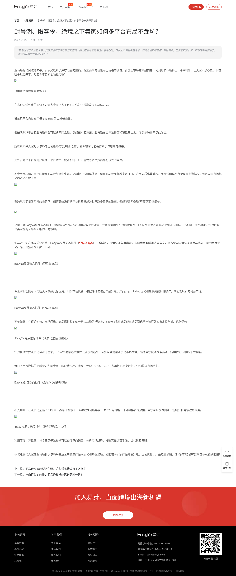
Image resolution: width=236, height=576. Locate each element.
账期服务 (19, 555)
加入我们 (56, 555)
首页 (16, 20)
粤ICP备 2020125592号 (97, 571)
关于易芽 (56, 543)
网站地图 (92, 560)
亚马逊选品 (86, 243)
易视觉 (18, 560)
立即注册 (118, 515)
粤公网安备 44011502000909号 (67, 571)
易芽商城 (214, 7)
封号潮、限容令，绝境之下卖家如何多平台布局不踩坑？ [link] (68, 20)
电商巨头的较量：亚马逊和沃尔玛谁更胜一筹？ (54, 474)
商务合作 (56, 560)
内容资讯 (28, 20)
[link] (16, 20)
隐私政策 (180, 571)
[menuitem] (50, 7)
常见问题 (92, 555)
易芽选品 (19, 549)
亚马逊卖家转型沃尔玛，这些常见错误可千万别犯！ (57, 468)
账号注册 (92, 543)
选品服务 (196, 7)
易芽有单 (19, 543)
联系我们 (56, 549)
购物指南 (92, 549)
